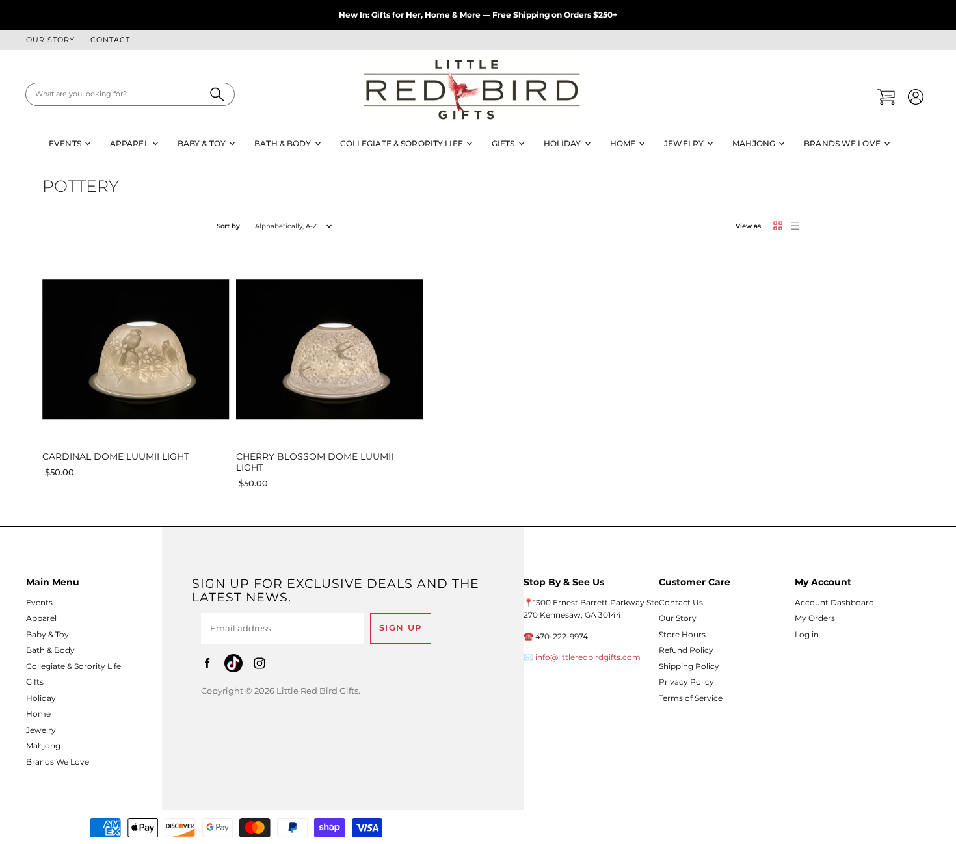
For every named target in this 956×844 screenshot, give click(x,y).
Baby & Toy (203, 143)
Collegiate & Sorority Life (402, 143)
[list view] (794, 225)
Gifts (504, 143)
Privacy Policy (686, 682)
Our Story (50, 40)
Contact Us (681, 602)
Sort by (228, 226)
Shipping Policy (689, 666)
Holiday (563, 143)
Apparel (130, 143)
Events (66, 143)
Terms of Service (691, 698)
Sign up (400, 628)
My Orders (815, 618)
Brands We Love (843, 143)
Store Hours (682, 634)
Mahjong (754, 143)
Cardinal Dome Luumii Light (115, 456)
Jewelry (685, 143)
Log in (807, 634)
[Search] (217, 94)
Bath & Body (283, 143)
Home (624, 143)
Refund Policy (686, 650)
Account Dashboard (834, 602)
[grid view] (777, 225)
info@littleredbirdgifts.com (588, 657)
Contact (110, 40)
